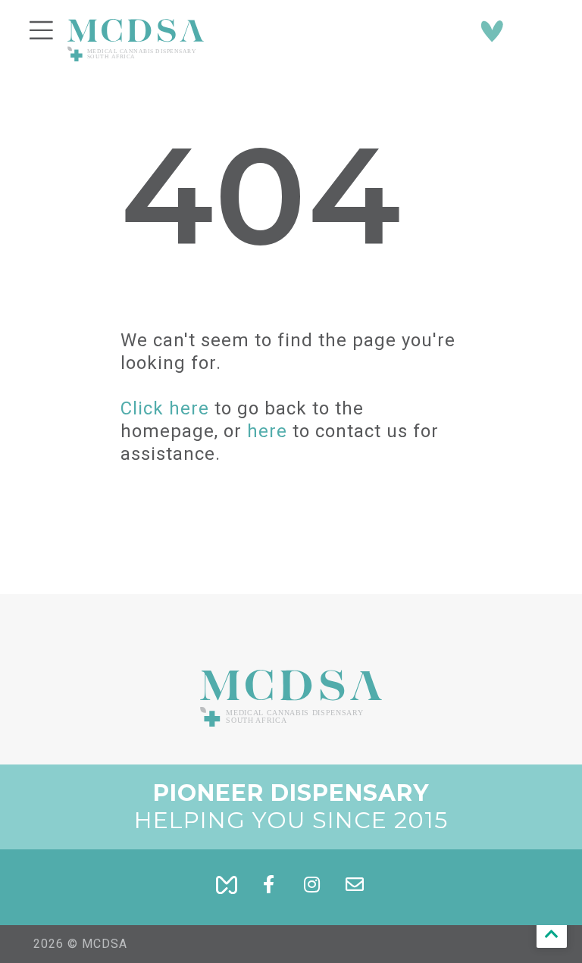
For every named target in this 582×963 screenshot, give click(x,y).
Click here (164, 408)
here (267, 431)
